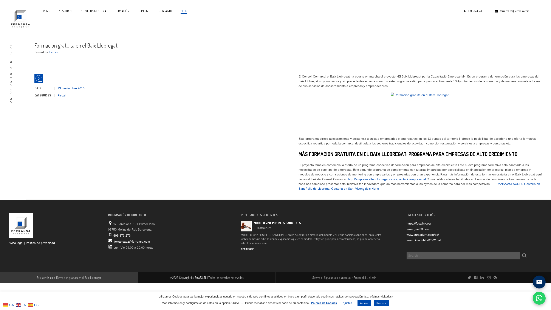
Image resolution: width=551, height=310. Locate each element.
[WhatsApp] (539, 298)
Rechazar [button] (381, 303)
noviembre (70, 88)
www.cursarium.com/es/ (423, 234)
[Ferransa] (19, 18)
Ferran (53, 52)
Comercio (144, 11)
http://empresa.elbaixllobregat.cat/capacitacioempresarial (387, 179)
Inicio (46, 11)
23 (59, 88)
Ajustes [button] (347, 303)
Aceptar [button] (364, 303)
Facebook (359, 277)
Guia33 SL (200, 277)
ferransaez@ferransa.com (132, 241)
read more (247, 249)
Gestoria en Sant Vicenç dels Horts (355, 188)
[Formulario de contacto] (539, 282)
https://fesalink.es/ (419, 223)
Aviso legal (16, 243)
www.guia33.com (418, 229)
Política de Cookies (324, 303)
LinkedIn (371, 277)
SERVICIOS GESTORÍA (93, 11)
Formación (122, 11)
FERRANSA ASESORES (507, 184)
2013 (81, 88)
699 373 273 (122, 235)
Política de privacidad (40, 243)
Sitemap (317, 277)
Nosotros (65, 11)
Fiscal (61, 95)
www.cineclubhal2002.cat (424, 240)
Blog (184, 11)
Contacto (165, 11)
